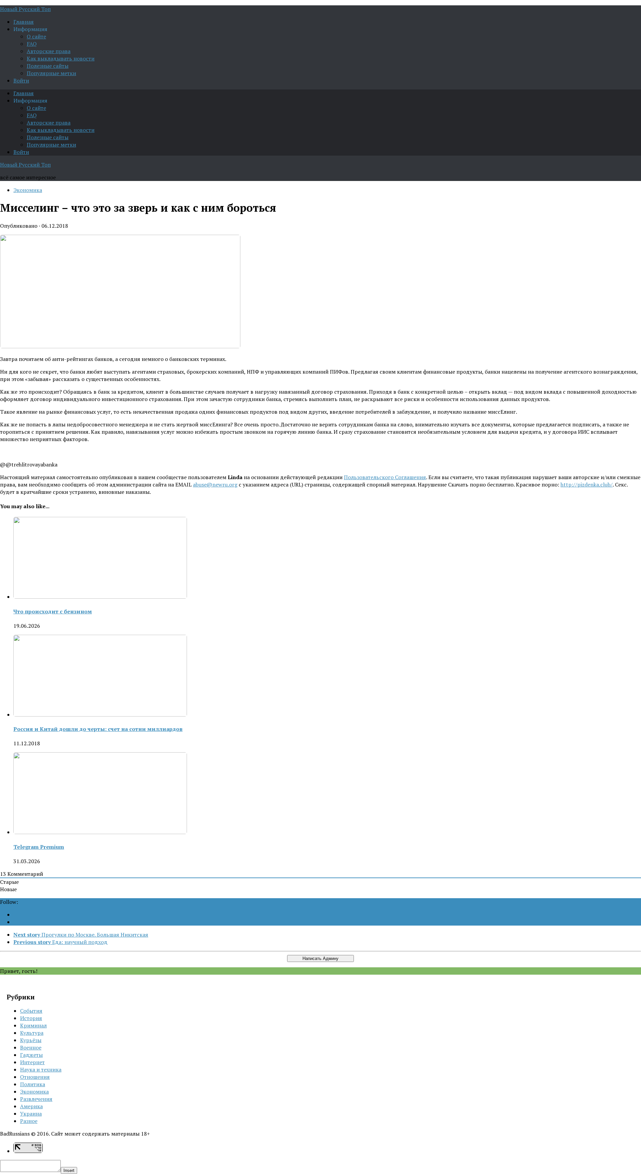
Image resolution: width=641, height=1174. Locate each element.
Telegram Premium (38, 846)
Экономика (27, 190)
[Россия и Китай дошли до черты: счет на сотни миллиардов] (100, 714)
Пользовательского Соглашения (385, 477)
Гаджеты (31, 1054)
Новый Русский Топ (25, 9)
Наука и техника (40, 1069)
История (31, 1018)
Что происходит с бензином (52, 611)
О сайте (36, 36)
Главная (23, 21)
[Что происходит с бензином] (100, 596)
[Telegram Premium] (100, 832)
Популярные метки (51, 73)
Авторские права (48, 51)
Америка (31, 1106)
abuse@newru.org (215, 484)
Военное (30, 1047)
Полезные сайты (47, 65)
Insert (68, 1170)
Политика (32, 1084)
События (31, 1010)
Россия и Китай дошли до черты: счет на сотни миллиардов (98, 729)
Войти (21, 80)
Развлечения (36, 1099)
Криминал (33, 1025)
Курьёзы (30, 1040)
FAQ (32, 43)
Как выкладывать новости (60, 58)
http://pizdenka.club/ (587, 484)
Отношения (35, 1077)
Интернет (32, 1062)
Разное (28, 1121)
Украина (31, 1113)
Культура (31, 1032)
